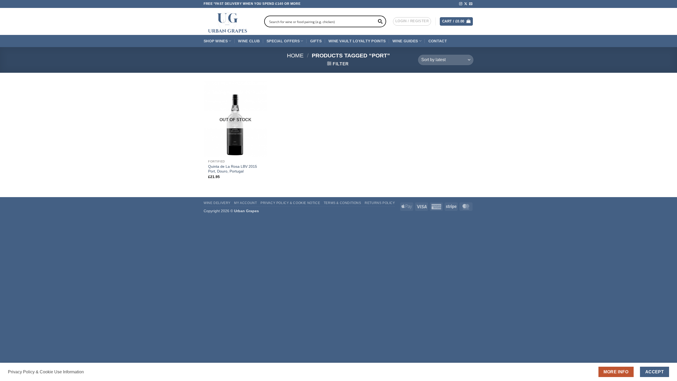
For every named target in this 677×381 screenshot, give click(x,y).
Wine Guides (405, 41)
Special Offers (283, 41)
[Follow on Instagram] (460, 4)
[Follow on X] (465, 4)
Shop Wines (216, 41)
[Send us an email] (470, 4)
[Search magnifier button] (380, 21)
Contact (437, 41)
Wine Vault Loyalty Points (357, 41)
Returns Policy (380, 203)
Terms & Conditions (342, 203)
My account (245, 203)
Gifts (316, 41)
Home (295, 55)
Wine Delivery (217, 203)
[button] (412, 21)
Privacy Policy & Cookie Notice (290, 203)
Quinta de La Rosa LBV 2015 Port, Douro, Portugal (232, 169)
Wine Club (249, 41)
